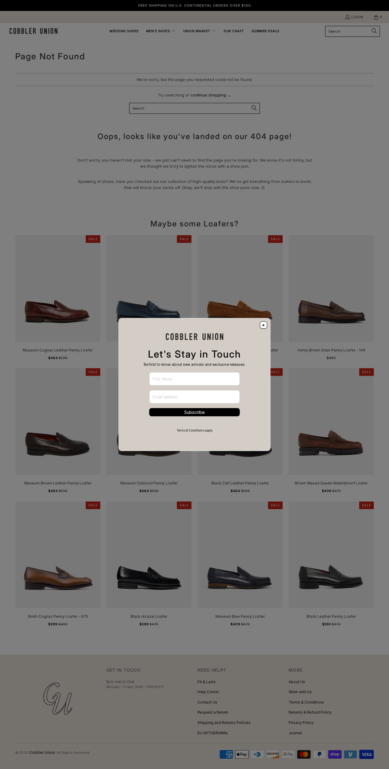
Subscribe (194, 412)
